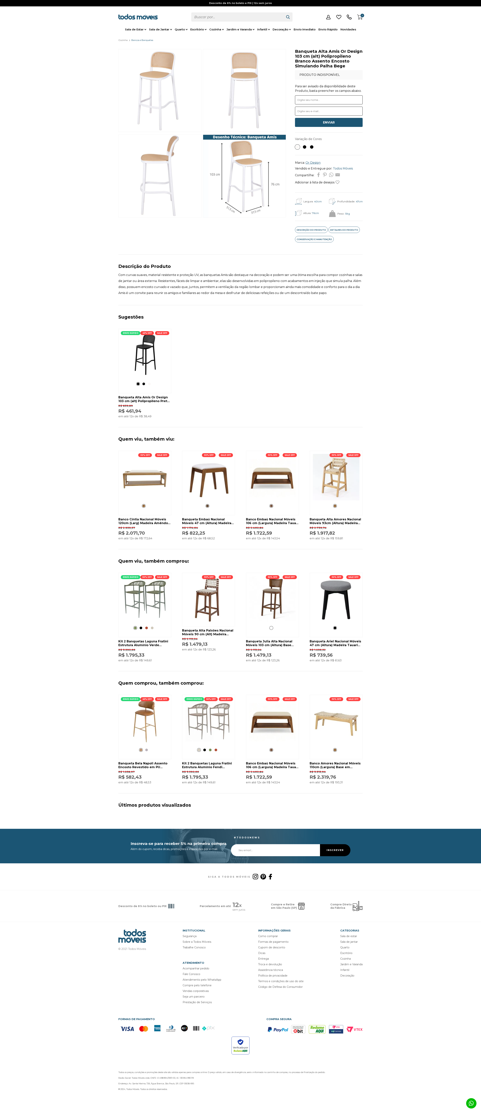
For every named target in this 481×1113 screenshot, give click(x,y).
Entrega (263, 958)
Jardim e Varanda (239, 29)
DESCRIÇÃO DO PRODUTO (311, 230)
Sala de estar (348, 936)
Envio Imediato (304, 29)
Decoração (280, 29)
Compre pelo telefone (197, 985)
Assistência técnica (270, 970)
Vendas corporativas (196, 991)
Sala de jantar (349, 941)
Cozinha (215, 29)
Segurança (190, 936)
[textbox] (237, 17)
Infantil (262, 29)
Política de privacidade (272, 975)
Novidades (348, 29)
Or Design (313, 162)
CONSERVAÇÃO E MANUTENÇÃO (314, 239)
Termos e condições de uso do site (281, 981)
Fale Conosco (191, 974)
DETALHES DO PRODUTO (344, 230)
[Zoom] (159, 131)
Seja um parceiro (194, 996)
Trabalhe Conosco (194, 947)
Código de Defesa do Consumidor (280, 987)
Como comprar (268, 936)
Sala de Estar (134, 29)
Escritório (197, 29)
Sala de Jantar (159, 29)
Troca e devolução (270, 964)
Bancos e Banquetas (142, 40)
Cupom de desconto (271, 947)
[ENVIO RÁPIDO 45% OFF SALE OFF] (145, 377)
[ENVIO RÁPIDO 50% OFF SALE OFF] (145, 621)
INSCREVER (335, 850)
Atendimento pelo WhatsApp (202, 979)
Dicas (261, 953)
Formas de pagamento (273, 941)
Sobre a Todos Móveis (197, 941)
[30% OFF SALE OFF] (145, 499)
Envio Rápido (327, 29)
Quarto (180, 29)
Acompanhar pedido (196, 968)
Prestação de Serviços (197, 1002)
